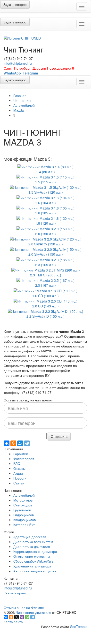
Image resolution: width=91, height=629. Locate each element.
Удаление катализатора (32, 566)
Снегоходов (22, 505)
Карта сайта (13, 621)
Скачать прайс (15, 592)
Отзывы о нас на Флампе (24, 607)
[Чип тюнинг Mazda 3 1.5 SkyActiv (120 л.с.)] (46, 186)
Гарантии (20, 453)
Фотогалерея (23, 458)
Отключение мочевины (31, 556)
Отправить (59, 436)
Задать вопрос (14, 4)
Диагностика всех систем (33, 541)
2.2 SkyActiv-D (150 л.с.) (45, 316)
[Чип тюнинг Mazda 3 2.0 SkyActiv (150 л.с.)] (46, 248)
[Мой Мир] (20, 443)
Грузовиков (22, 509)
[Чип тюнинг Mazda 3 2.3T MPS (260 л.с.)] (45, 269)
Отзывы (19, 468)
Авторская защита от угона (34, 570)
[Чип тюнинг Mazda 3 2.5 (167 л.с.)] (45, 279)
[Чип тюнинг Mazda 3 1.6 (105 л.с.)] (45, 207)
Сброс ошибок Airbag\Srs (33, 561)
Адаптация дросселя (30, 536)
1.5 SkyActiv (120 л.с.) (45, 192)
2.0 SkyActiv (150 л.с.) (45, 254)
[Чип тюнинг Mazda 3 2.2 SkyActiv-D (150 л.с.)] (45, 310)
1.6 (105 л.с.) (45, 212)
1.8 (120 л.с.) (45, 223)
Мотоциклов (23, 500)
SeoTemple (78, 626)
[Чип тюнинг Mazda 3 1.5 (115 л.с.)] (45, 176)
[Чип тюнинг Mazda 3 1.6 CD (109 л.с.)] (45, 290)
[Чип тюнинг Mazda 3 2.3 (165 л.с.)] (45, 259)
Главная (19, 95)
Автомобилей (24, 105)
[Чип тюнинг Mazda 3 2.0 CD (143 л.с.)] (45, 300)
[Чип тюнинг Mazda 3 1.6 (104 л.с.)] (45, 197)
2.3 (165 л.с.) (45, 264)
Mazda (18, 110)
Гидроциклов (23, 514)
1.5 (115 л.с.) (45, 181)
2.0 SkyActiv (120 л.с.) (45, 243)
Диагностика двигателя (31, 546)
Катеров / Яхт (24, 524)
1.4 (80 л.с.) (45, 171)
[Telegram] (27, 443)
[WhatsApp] (27, 617)
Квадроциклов (24, 519)
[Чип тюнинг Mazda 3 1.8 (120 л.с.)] (45, 217)
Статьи (18, 483)
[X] (16, 617)
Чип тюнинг (22, 100)
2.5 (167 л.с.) (45, 285)
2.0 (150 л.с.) (45, 233)
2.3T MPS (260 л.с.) (45, 275)
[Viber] (22, 617)
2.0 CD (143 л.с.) (45, 306)
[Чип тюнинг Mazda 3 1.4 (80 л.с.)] (45, 166)
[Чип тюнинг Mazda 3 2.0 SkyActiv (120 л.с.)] (46, 238)
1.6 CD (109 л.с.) (45, 295)
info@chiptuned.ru (18, 63)
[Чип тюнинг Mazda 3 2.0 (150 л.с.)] (45, 228)
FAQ (16, 463)
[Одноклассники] (13, 443)
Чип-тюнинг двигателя (33, 612)
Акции (18, 473)
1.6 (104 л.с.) (45, 202)
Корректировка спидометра (35, 551)
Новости (19, 478)
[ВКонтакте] (6, 443)
